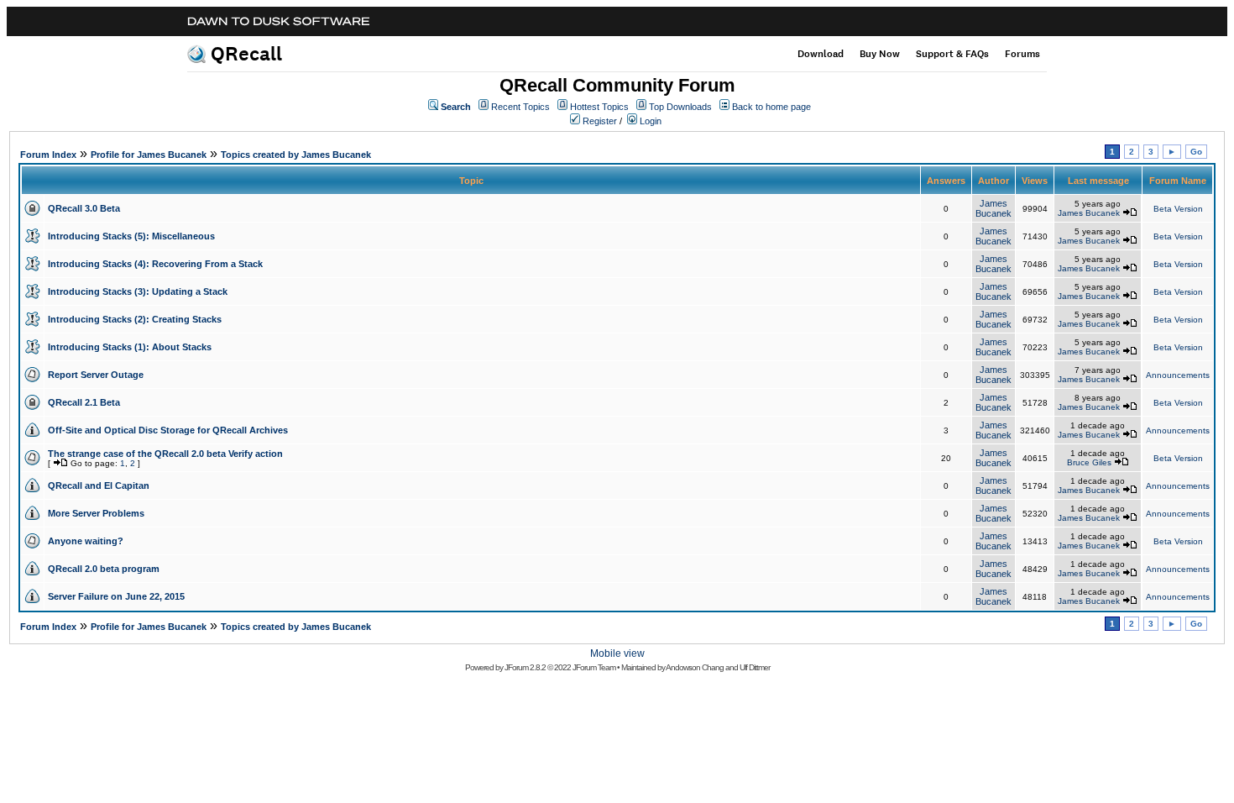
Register (600, 121)
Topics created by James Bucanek (296, 155)
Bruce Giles (1089, 462)
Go (1196, 151)
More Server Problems (96, 513)
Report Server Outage (96, 375)
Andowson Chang (695, 667)
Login (650, 121)
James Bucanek (993, 208)
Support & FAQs (952, 53)
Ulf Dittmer (755, 667)
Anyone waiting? (85, 541)
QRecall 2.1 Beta (84, 402)
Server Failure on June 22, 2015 (116, 596)
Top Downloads (680, 107)
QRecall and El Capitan (98, 485)
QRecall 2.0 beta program (103, 569)
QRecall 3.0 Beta (84, 208)
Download (820, 53)
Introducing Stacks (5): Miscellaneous (131, 236)
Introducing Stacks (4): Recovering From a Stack (155, 264)
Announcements (1178, 375)
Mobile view (617, 653)
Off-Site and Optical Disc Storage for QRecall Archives (168, 430)
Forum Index (48, 155)
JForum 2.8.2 (525, 667)
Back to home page (771, 107)
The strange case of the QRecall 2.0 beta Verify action (165, 454)
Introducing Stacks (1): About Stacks (130, 347)
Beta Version (1178, 208)
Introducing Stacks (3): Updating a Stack (137, 291)
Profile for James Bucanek (149, 155)
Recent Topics (520, 107)
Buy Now (880, 53)
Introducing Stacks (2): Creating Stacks (135, 319)
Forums (1022, 53)
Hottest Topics (599, 107)
